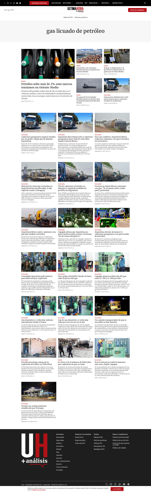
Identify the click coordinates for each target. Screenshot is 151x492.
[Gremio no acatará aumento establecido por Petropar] (38, 391)
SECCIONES (67, 3)
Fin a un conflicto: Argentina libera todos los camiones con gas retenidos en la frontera (112, 139)
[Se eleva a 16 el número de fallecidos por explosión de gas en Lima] (75, 348)
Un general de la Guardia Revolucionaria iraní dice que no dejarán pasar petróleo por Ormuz (88, 100)
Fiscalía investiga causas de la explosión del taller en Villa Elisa (36, 363)
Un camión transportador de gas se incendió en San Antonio (111, 321)
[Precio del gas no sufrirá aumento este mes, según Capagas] (112, 348)
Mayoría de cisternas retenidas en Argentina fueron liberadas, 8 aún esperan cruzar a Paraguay (36, 188)
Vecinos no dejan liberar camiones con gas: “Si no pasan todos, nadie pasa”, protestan (110, 188)
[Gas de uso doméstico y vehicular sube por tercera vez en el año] (75, 306)
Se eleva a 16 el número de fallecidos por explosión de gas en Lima (74, 363)
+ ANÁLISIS (79, 3)
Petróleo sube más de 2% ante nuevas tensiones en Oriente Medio (46, 85)
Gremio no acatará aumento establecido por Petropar (34, 407)
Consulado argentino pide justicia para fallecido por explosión (36, 277)
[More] (72, 3)
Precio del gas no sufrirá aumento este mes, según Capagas (110, 363)
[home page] (76, 10)
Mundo (23, 81)
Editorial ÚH (68, 17)
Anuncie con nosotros (83, 434)
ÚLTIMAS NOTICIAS (39, 3)
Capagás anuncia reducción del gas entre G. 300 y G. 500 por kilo (110, 277)
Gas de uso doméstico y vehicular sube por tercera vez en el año (73, 321)
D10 (86, 3)
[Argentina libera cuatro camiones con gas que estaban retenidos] (38, 217)
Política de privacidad (38, 490)
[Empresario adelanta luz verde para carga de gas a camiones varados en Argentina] (117, 85)
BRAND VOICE (118, 3)
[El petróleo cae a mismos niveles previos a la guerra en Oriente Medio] (89, 56)
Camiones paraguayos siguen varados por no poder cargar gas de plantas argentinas (38, 139)
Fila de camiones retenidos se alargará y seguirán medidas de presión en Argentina (72, 188)
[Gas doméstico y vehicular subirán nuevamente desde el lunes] (38, 306)
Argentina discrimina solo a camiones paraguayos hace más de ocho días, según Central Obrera (75, 139)
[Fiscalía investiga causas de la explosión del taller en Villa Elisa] (38, 348)
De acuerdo (117, 489)
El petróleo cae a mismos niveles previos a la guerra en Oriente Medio (88, 70)
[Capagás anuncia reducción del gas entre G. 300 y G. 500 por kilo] (112, 262)
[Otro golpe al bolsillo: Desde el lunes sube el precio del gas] (75, 262)
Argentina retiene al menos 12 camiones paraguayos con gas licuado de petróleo (112, 234)
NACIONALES (56, 3)
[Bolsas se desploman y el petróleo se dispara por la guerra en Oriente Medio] (117, 56)
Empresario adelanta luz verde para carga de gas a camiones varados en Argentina (116, 99)
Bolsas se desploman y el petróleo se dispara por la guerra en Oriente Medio (114, 70)
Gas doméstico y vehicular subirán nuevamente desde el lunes (37, 321)
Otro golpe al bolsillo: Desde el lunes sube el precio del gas (74, 277)
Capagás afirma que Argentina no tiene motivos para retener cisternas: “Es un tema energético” (75, 234)
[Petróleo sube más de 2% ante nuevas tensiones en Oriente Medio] (48, 64)
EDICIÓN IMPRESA (137, 10)
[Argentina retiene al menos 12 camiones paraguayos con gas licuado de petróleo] (112, 217)
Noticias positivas (81, 17)
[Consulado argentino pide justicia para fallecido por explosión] (38, 262)
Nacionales (107, 95)
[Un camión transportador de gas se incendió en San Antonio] (112, 306)
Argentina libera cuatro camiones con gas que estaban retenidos (38, 233)
